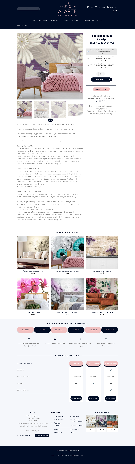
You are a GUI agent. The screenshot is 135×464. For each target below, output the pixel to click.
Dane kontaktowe (76, 426)
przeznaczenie (40, 20)
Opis (50, 120)
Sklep (26, 26)
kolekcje (76, 20)
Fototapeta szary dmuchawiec (33, 271)
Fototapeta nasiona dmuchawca (67, 312)
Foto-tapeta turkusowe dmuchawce (67, 271)
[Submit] (38, 9)
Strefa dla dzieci (92, 20)
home (19, 26)
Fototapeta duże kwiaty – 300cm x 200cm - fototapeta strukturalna (103, 57)
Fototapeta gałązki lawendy (102, 271)
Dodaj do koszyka (101, 79)
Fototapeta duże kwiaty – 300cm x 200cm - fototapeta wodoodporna (103, 64)
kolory (54, 20)
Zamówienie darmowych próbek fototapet (76, 419)
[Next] (79, 66)
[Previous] (21, 66)
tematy (64, 20)
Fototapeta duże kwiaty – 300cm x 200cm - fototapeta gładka (103, 50)
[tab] (50, 120)
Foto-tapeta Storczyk (33, 312)
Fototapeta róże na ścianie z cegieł (101, 312)
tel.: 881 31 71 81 (101, 101)
